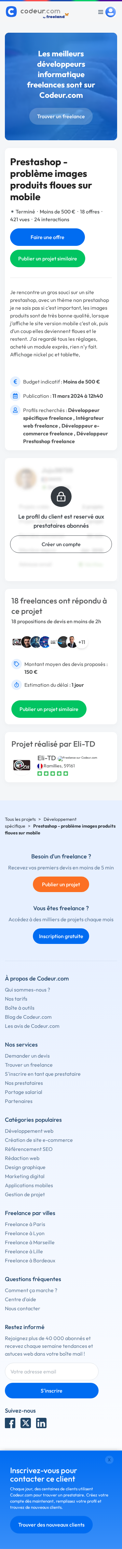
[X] (25, 1423)
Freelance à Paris (25, 1224)
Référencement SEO (29, 1149)
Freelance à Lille (24, 1251)
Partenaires (19, 1101)
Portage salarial (23, 1092)
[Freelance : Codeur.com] (38, 12)
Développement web (29, 1131)
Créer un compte (61, 544)
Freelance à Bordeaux (30, 1260)
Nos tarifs (16, 998)
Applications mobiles (29, 1185)
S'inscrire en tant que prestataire (43, 1074)
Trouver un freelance (61, 116)
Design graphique (25, 1167)
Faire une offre (47, 237)
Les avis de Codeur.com (32, 1026)
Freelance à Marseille (30, 1242)
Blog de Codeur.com (28, 1017)
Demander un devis (27, 1055)
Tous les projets (20, 819)
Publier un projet (61, 884)
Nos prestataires (24, 1083)
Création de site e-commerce (39, 1140)
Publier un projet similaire (47, 258)
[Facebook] (10, 1423)
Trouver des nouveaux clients (51, 1524)
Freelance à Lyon (25, 1233)
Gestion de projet (25, 1194)
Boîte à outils (19, 1007)
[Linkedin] (41, 1423)
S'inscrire (51, 1390)
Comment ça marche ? (31, 1290)
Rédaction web (22, 1158)
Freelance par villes (30, 1213)
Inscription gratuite (61, 936)
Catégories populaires (33, 1119)
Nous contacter (22, 1308)
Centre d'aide (20, 1299)
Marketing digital (25, 1176)
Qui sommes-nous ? (27, 989)
